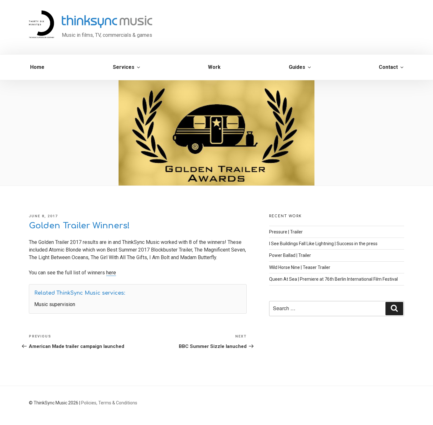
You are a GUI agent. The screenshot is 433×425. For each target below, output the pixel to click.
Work (214, 67)
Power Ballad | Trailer (290, 255)
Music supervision (54, 304)
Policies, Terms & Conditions (109, 402)
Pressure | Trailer (286, 231)
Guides (297, 67)
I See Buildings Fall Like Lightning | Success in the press (323, 243)
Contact (388, 67)
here (111, 273)
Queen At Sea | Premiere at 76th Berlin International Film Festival (333, 279)
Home (37, 67)
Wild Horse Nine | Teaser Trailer (299, 267)
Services (123, 67)
